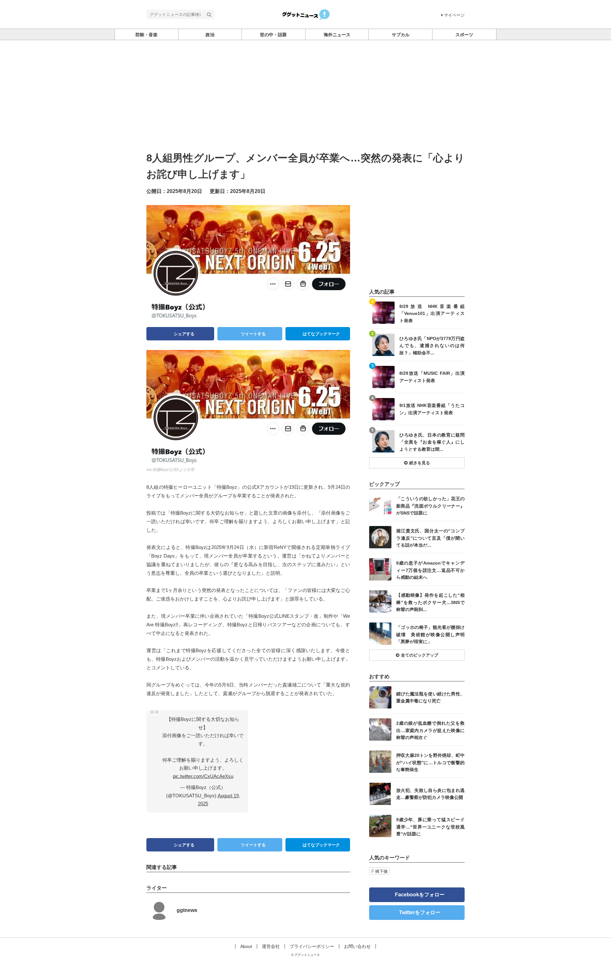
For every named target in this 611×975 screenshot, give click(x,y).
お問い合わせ (357, 946)
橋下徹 (381, 871)
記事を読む (417, 313)
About (246, 946)
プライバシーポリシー (312, 946)
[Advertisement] (305, 87)
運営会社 (271, 946)
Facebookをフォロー (420, 894)
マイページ (454, 15)
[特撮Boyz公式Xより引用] (248, 407)
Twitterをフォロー (419, 912)
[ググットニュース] (305, 14)
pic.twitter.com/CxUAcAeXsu (203, 776)
